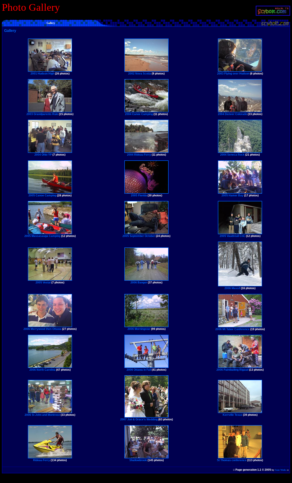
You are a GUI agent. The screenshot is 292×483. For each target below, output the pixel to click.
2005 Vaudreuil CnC (232, 236)
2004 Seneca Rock (232, 154)
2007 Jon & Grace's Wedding (139, 419)
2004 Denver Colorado (232, 114)
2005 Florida (139, 195)
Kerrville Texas (232, 414)
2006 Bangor (138, 282)
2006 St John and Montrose (42, 414)
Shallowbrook (138, 460)
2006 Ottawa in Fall (139, 369)
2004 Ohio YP (43, 154)
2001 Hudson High (42, 73)
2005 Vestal (43, 282)
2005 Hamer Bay (232, 195)
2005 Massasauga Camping (42, 236)
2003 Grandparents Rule (42, 114)
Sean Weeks (281, 470)
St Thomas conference (231, 460)
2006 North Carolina (42, 369)
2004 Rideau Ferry (139, 154)
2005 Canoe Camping (42, 195)
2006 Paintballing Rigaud (232, 369)
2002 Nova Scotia (139, 73)
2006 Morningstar (139, 329)
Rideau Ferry (41, 460)
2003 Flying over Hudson (233, 73)
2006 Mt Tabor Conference (232, 329)
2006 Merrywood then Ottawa (42, 329)
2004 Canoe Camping (139, 114)
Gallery (10, 31)
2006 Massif (232, 288)
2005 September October (139, 236)
